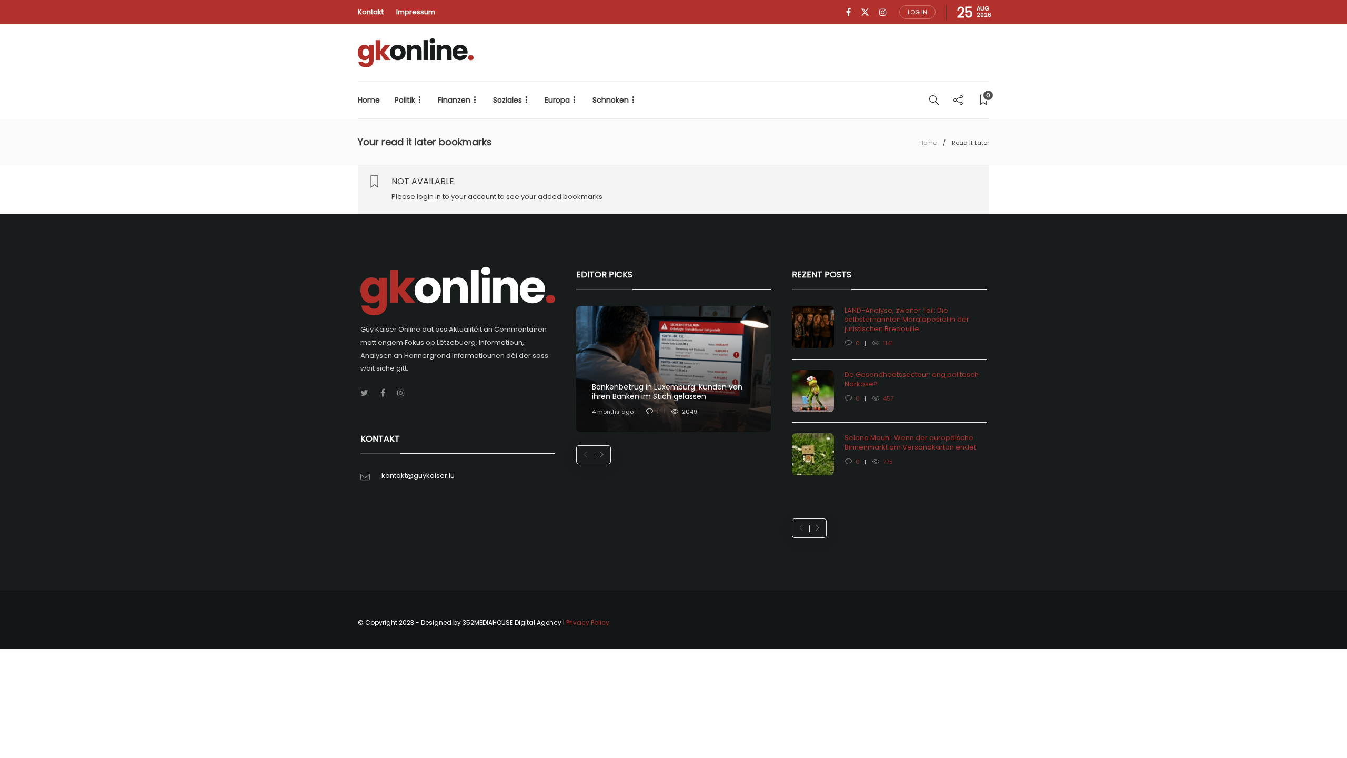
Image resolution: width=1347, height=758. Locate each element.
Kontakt (371, 12)
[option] (673, 369)
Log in (917, 12)
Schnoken (610, 100)
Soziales (507, 100)
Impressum (415, 12)
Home (369, 100)
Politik (405, 100)
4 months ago (613, 411)
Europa (557, 100)
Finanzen (454, 100)
